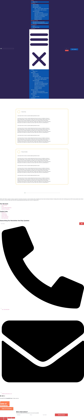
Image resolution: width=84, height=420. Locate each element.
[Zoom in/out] (2, 418)
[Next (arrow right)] (5, 419)
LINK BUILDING (36, 11)
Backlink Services (38, 19)
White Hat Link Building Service (41, 15)
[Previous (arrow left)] (2, 419)
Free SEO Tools (36, 27)
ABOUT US (35, 1)
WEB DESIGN (35, 4)
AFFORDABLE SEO (37, 7)
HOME (32, 0)
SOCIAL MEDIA (36, 75)
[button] (39, 49)
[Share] (9, 418)
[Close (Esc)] (13, 418)
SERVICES (33, 3)
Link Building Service (39, 12)
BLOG (34, 95)
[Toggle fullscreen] (5, 418)
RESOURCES (34, 24)
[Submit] (81, 223)
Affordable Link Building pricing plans (40, 23)
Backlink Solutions (38, 17)
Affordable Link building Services (41, 83)
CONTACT (33, 28)
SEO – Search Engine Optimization (42, 8)
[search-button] (67, 50)
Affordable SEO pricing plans (39, 91)
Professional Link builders (40, 16)
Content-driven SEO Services (41, 79)
